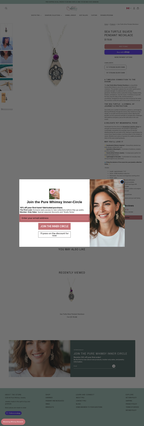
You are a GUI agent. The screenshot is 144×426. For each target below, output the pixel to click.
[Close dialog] (122, 182)
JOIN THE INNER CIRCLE (54, 226)
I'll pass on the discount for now (54, 234)
